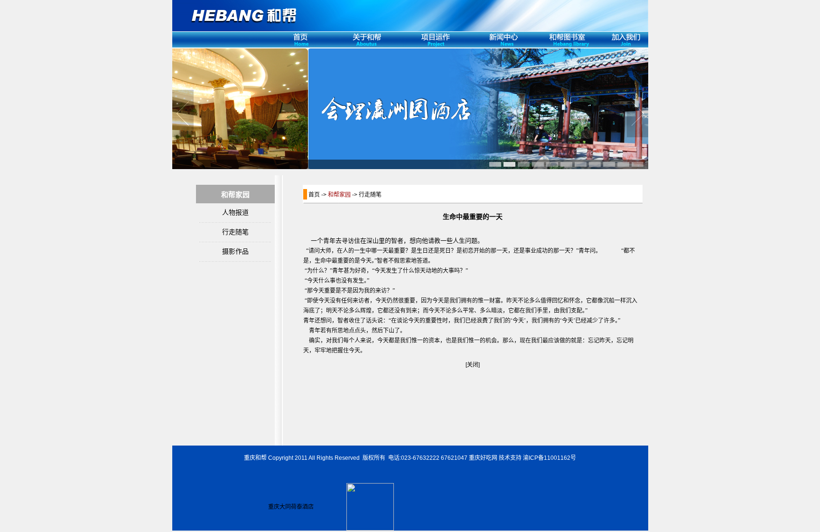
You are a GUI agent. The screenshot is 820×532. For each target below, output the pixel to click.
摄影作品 (235, 251)
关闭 (472, 364)
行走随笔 (235, 232)
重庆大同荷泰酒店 (291, 507)
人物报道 (235, 212)
